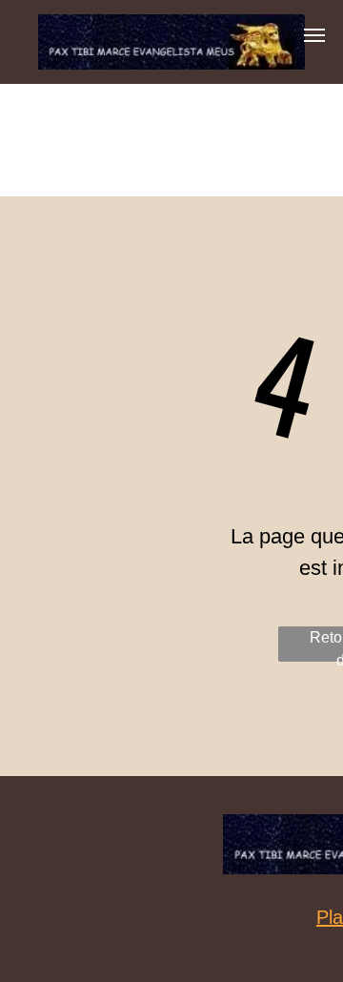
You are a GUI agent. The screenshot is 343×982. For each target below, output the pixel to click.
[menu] (314, 35)
